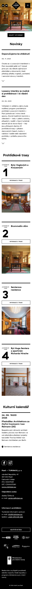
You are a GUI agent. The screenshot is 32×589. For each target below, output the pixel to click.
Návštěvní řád (16, 530)
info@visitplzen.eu (15, 514)
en (3, 5)
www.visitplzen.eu (9, 487)
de (6, 5)
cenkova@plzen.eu (15, 498)
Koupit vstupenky (16, 35)
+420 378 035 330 (15, 517)
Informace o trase (16, 180)
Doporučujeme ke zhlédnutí (16, 53)
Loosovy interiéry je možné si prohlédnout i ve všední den (15, 94)
